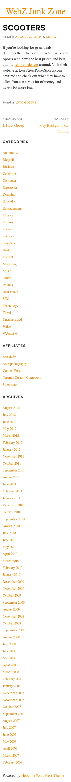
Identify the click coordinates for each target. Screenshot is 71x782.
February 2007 (12, 762)
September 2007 (14, 713)
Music (7, 270)
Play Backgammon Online (53, 125)
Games (7, 236)
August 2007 (11, 720)
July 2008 (9, 644)
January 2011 (11, 498)
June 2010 (9, 539)
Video (7, 326)
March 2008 (11, 671)
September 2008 (14, 630)
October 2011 (12, 463)
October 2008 (12, 623)
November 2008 (13, 616)
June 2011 (9, 484)
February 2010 (12, 567)
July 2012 (9, 414)
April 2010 (10, 553)
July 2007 (9, 727)
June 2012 (9, 421)
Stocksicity (10, 384)
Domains (9, 194)
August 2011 (11, 477)
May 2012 (9, 428)
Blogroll (8, 159)
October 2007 (12, 706)
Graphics (9, 243)
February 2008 (12, 679)
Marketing (10, 264)
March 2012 (11, 435)
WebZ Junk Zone (36, 10)
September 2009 (14, 602)
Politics (8, 284)
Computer (9, 180)
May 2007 (9, 741)
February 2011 (12, 491)
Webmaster (10, 333)
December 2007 (13, 692)
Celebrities (10, 173)
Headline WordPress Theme (42, 775)
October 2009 (12, 595)
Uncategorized (12, 319)
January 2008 (11, 685)
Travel (7, 312)
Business (9, 166)
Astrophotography (15, 363)
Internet (8, 257)
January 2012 (11, 449)
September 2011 (14, 470)
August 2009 (11, 609)
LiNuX (51, 36)
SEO (6, 298)
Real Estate (10, 291)
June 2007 (9, 734)
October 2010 (12, 512)
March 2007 (11, 755)
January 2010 (11, 574)
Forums (8, 222)
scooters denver (26, 64)
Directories (10, 187)
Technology (10, 305)
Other (6, 277)
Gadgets (8, 229)
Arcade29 (9, 356)
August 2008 (11, 637)
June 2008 (9, 651)
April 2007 (10, 748)
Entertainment (12, 208)
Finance (8, 215)
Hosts (6, 250)
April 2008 (10, 665)
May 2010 (9, 546)
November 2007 (13, 699)
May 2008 (9, 658)
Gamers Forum (13, 370)
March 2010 (11, 560)
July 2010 (9, 532)
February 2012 (12, 442)
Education (9, 201)
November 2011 (13, 456)
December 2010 (13, 505)
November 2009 (13, 588)
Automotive (25, 102)
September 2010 (14, 519)
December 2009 (13, 581)
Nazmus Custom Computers (22, 377)
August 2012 (11, 407)
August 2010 (11, 526)
